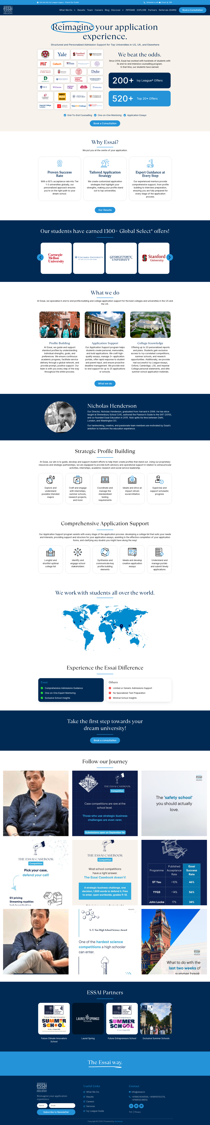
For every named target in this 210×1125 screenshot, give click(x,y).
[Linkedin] (141, 1106)
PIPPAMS (130, 10)
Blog (107, 10)
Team (90, 10)
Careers (99, 10)
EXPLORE (141, 10)
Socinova (118, 1121)
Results (81, 10)
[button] (40, 257)
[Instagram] (131, 1106)
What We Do (65, 10)
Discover (116, 10)
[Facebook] (136, 1106)
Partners (152, 10)
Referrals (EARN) (167, 10)
